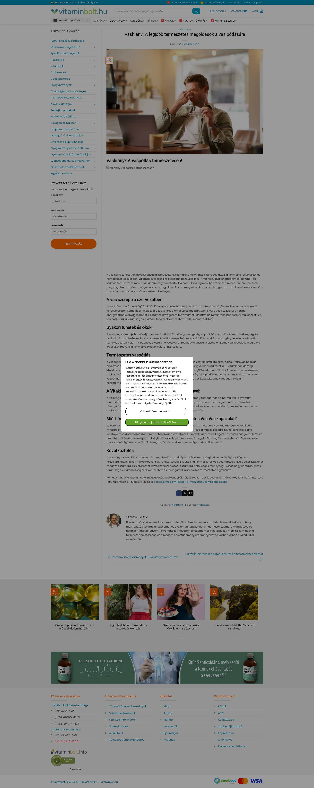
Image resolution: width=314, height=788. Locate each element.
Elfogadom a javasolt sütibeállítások (157, 422)
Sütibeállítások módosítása (156, 411)
